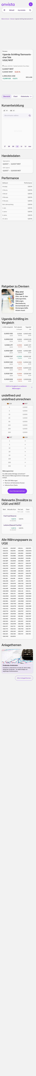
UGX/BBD (13, 556)
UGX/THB (20, 626)
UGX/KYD (5, 583)
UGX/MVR (20, 596)
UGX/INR (20, 576)
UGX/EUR (20, 568)
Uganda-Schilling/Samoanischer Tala (24, 19)
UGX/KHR (13, 583)
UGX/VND (5, 636)
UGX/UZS (5, 634)
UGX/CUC (20, 588)
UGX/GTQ (5, 573)
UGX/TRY (28, 629)
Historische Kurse (27, 96)
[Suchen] (30, 115)
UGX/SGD (28, 618)
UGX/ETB (5, 553)
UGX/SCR (13, 618)
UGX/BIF (28, 561)
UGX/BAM (13, 588)
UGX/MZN (20, 598)
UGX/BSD (20, 553)
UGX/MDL (5, 601)
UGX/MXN (28, 598)
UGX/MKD (13, 598)
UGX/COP (28, 586)
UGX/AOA (5, 551)
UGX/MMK (21, 601)
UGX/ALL (20, 548)
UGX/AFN (5, 548)
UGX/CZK (13, 629)
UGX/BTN (5, 558)
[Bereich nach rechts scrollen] (31, 96)
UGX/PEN (13, 611)
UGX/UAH (13, 631)
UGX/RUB (20, 613)
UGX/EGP (13, 548)
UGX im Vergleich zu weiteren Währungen (16, 387)
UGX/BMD (28, 556)
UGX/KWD (28, 588)
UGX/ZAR (28, 621)
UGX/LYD (12, 593)
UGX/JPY (12, 581)
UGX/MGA (28, 593)
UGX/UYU (28, 631)
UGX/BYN (13, 636)
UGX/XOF (5, 563)
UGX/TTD (5, 629)
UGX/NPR (5, 603)
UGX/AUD (13, 553)
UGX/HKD (13, 576)
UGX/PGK (28, 608)
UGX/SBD (28, 613)
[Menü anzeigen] (4, 10)
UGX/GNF (13, 573)
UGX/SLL (20, 618)
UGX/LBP (5, 593)
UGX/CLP (20, 563)
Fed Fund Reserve (10, 516)
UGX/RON (13, 613)
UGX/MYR (13, 596)
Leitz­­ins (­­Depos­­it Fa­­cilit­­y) (12, 525)
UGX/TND (20, 629)
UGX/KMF (5, 588)
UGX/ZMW (5, 591)
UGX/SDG (5, 624)
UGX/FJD (5, 571)
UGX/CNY (28, 563)
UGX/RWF (5, 613)
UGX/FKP (28, 568)
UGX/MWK (6, 596)
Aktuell (11, 10)
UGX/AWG (28, 551)
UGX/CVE (28, 583)
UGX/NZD (20, 603)
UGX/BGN (20, 561)
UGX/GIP (28, 571)
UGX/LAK (20, 591)
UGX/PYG (5, 611)
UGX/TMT (5, 631)
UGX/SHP (20, 621)
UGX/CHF (28, 616)
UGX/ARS (12, 551)
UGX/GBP (5, 561)
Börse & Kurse (5, 19)
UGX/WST (5, 616)
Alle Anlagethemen (24, 678)
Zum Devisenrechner (17, 491)
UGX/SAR (13, 616)
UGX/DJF (28, 566)
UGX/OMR (28, 606)
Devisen (12, 19)
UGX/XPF (12, 563)
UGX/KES (20, 586)
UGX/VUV (20, 634)
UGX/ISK (20, 578)
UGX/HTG (28, 573)
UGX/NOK (20, 606)
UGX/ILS (28, 578)
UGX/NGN (5, 606)
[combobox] (17, 115)
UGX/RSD (5, 618)
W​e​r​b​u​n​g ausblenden (24, 33)
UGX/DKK (13, 566)
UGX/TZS (12, 626)
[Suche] (30, 10)
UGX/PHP (20, 611)
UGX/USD (13, 634)
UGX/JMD (5, 581)
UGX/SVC (13, 568)
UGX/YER (20, 581)
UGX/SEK (20, 616)
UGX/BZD (20, 556)
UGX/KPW (13, 606)
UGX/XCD (5, 608)
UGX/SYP (5, 626)
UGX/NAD (28, 601)
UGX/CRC (5, 566)
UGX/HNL (5, 576)
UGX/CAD (20, 583)
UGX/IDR (28, 576)
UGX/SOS (5, 621)
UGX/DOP (5, 568)
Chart (15, 96)
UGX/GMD (13, 571)
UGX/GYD (20, 573)
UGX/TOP (28, 626)
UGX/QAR (13, 586)
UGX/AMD (20, 551)
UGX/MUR (5, 598)
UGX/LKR (13, 621)
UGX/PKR (13, 608)
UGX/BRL (28, 558)
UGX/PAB (20, 608)
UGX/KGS (13, 591)
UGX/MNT (13, 601)
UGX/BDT (5, 556)
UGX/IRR (12, 578)
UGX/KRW (13, 624)
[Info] (5, 110)
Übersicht (6, 96)
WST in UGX (29, 77)
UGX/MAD (28, 596)
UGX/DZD (28, 548)
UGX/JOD (28, 581)
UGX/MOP (21, 593)
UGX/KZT (5, 586)
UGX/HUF (20, 631)
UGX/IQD (5, 578)
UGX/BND (13, 561)
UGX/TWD (13, 603)
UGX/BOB (13, 558)
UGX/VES (28, 634)
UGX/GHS (20, 571)
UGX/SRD (20, 624)
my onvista (21, 10)
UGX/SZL (28, 624)
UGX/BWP (21, 558)
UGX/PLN (28, 611)
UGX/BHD (28, 553)
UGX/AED (20, 566)
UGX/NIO (28, 603)
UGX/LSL (28, 591)
